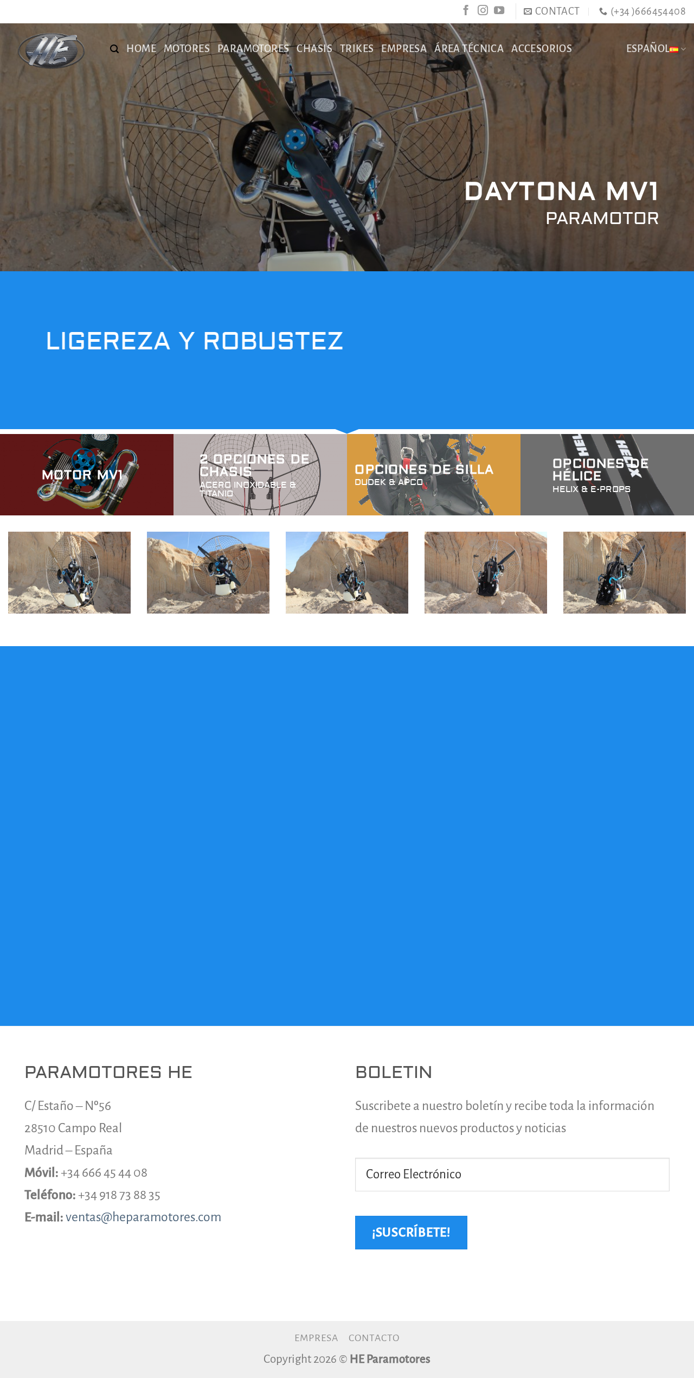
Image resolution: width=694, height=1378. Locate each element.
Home (141, 48)
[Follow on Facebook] (466, 11)
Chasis (314, 48)
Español (648, 48)
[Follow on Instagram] (483, 11)
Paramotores (253, 48)
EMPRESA (404, 48)
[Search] (114, 49)
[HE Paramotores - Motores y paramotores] (51, 50)
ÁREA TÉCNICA (469, 48)
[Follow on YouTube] (499, 11)
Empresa (316, 1337)
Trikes (357, 48)
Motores (187, 48)
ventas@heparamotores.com (143, 1217)
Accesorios (541, 48)
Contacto (374, 1337)
